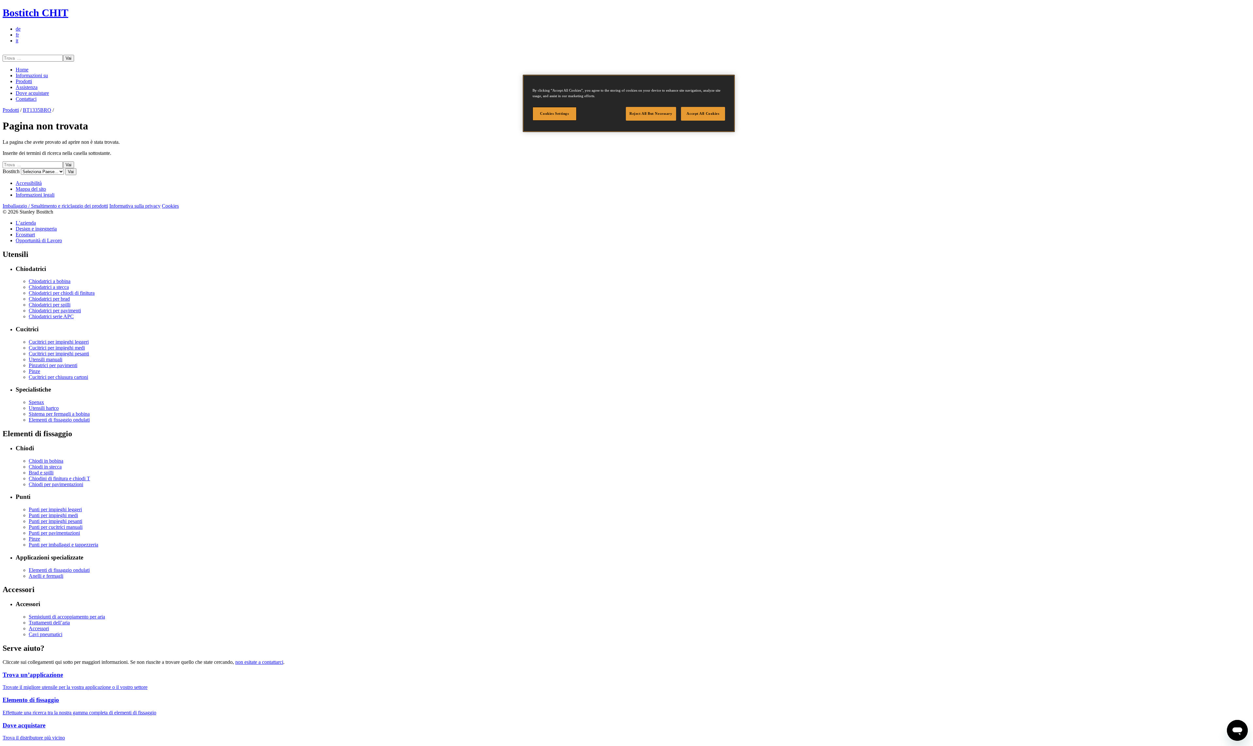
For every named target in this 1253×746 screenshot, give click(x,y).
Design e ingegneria (36, 228)
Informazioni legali (35, 195)
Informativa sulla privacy (135, 206)
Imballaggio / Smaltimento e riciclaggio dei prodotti (55, 206)
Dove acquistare (32, 93)
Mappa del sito (31, 189)
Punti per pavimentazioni (54, 533)
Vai (68, 58)
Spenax (36, 402)
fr (17, 34)
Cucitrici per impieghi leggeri (59, 342)
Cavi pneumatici (45, 634)
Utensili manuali (45, 359)
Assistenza (27, 87)
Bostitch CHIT (35, 13)
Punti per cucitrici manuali (56, 527)
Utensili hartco (44, 408)
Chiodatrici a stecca (49, 287)
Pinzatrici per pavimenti (53, 365)
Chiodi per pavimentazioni (56, 484)
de (18, 29)
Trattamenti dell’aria (49, 622)
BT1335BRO (37, 110)
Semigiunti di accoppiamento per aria (67, 616)
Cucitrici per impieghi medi (57, 348)
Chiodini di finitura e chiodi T (59, 478)
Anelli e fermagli (46, 576)
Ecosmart (25, 234)
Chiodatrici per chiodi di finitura (62, 293)
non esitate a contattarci (259, 662)
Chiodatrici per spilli (49, 304)
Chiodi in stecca (45, 467)
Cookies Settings (554, 113)
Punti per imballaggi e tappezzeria (63, 544)
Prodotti (24, 81)
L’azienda (26, 223)
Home (22, 69)
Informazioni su (32, 75)
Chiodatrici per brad (49, 299)
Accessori (39, 628)
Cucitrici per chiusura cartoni (58, 377)
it (17, 40)
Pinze (34, 371)
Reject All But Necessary (651, 113)
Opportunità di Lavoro (39, 240)
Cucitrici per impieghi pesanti (59, 353)
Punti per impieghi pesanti (55, 521)
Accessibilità (29, 183)
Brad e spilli (41, 472)
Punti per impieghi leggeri (55, 509)
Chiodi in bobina (46, 461)
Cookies (170, 206)
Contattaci (26, 99)
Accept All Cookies (703, 113)
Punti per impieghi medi (53, 515)
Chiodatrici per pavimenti (55, 310)
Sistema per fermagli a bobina (59, 414)
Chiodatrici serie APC (51, 316)
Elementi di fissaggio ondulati (59, 420)
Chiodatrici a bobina (49, 281)
